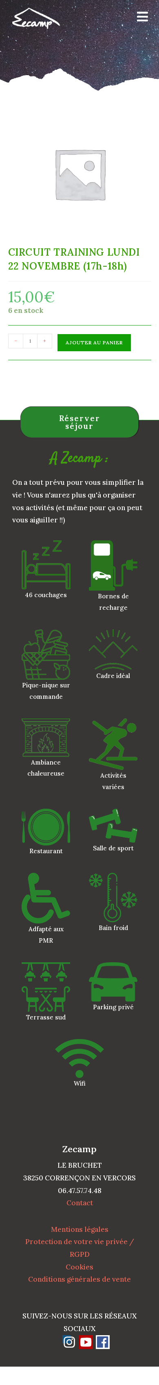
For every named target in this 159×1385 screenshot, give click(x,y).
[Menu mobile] (139, 18)
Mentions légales (79, 1229)
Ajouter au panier (94, 342)
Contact (79, 1202)
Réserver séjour (79, 422)
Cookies (79, 1266)
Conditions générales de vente (79, 1279)
